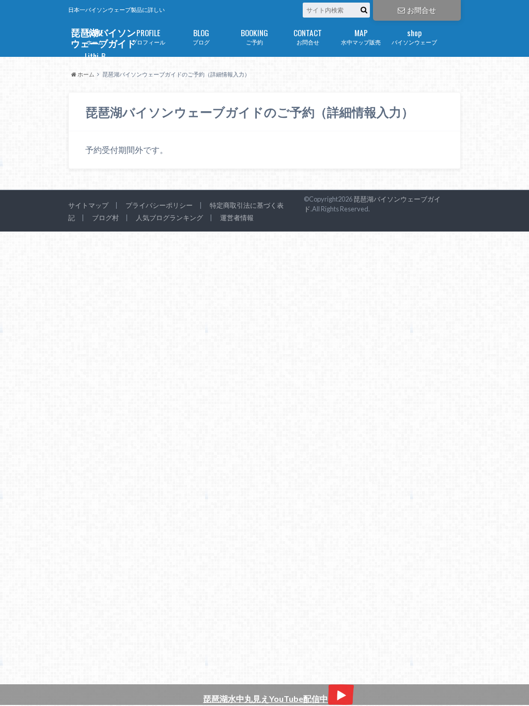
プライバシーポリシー (159, 205)
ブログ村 (105, 217)
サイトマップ (88, 205)
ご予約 (254, 36)
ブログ (201, 36)
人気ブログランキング (169, 217)
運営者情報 (237, 217)
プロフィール (148, 36)
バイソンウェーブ (414, 36)
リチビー (95, 59)
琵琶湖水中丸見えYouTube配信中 (265, 698)
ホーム (94, 36)
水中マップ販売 (361, 36)
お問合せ (421, 10)
